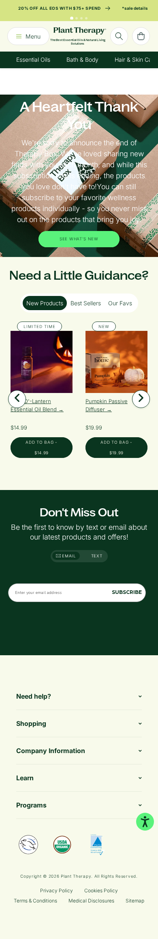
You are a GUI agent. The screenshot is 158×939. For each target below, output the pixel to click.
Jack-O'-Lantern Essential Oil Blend (34, 405)
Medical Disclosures (91, 901)
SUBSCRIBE (127, 592)
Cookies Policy (101, 890)
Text (96, 555)
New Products (44, 303)
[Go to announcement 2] (76, 18)
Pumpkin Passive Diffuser (106, 405)
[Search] (119, 36)
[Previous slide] (17, 399)
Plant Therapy (76, 876)
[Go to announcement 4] (86, 18)
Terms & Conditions (35, 901)
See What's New (79, 238)
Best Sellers (85, 303)
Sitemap (135, 901)
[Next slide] (141, 399)
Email (68, 555)
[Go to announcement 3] (81, 18)
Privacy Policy (56, 890)
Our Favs (120, 303)
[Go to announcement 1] (71, 18)
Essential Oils (33, 59)
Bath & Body (82, 59)
